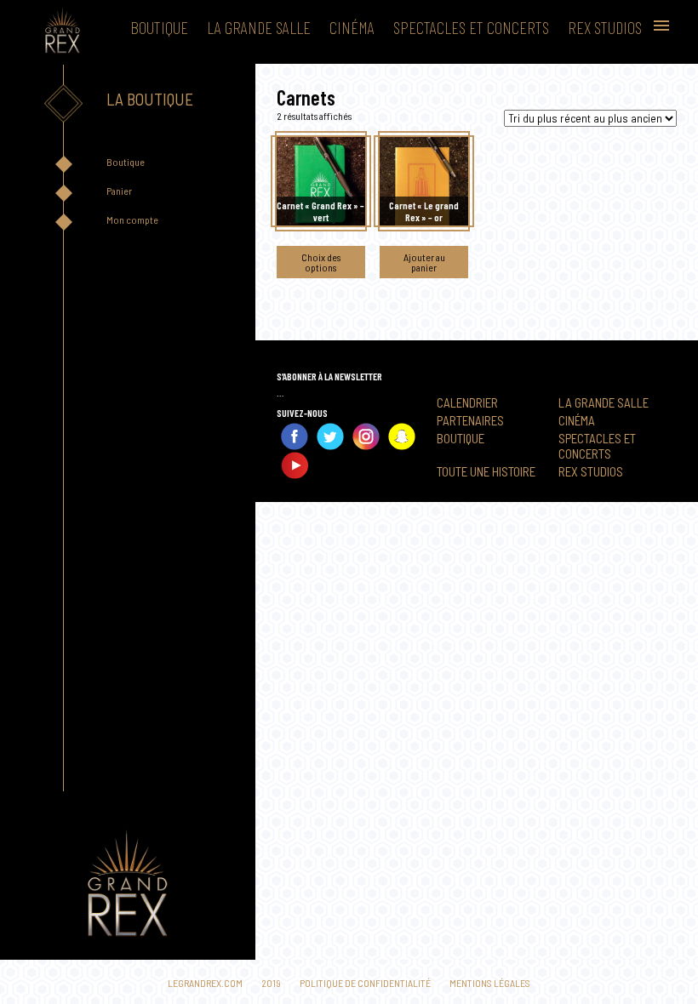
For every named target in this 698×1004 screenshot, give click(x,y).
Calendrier (467, 402)
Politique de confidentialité (365, 983)
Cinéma (352, 27)
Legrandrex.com (205, 983)
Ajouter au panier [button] (424, 262)
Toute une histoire (486, 471)
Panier (119, 191)
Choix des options (320, 262)
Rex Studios (605, 27)
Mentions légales (489, 983)
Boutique (159, 27)
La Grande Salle (259, 27)
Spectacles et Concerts (471, 27)
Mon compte (132, 219)
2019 (271, 983)
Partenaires (470, 420)
